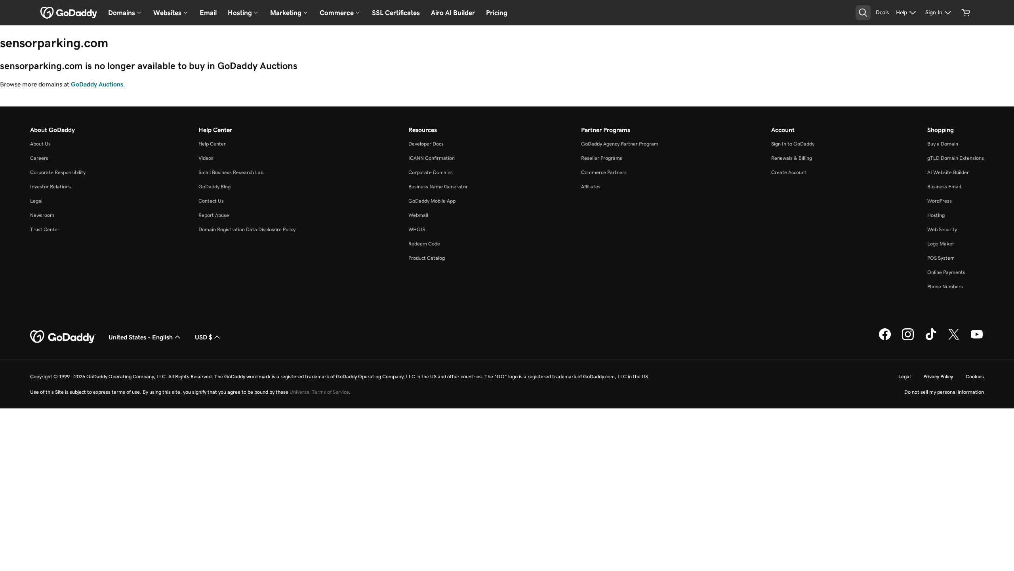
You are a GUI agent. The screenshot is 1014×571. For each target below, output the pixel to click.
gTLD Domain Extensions (955, 158)
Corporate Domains (430, 172)
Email (208, 12)
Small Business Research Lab (230, 172)
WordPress (939, 200)
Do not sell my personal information (944, 392)
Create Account (788, 172)
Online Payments (946, 272)
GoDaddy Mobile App (432, 200)
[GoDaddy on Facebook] (885, 339)
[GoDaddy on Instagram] (908, 339)
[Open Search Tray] (863, 12)
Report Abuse (213, 215)
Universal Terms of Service (319, 392)
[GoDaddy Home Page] (63, 337)
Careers (39, 158)
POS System (941, 258)
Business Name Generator (438, 186)
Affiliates (590, 186)
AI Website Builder (948, 172)
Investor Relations (50, 186)
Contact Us (211, 200)
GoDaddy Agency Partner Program (619, 143)
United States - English (141, 337)
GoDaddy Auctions (97, 84)
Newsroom (42, 215)
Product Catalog (426, 258)
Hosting (936, 215)
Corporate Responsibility (58, 172)
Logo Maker (940, 243)
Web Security (942, 229)
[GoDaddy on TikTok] (931, 339)
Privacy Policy (938, 376)
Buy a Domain (942, 143)
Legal (36, 200)
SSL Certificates (396, 12)
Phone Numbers (945, 286)
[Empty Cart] (966, 12)
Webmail (418, 215)
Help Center (212, 143)
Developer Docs (426, 143)
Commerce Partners (604, 172)
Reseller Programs (601, 158)
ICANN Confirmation (431, 158)
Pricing (496, 12)
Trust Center (44, 229)
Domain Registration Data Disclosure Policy (246, 229)
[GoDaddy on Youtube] (977, 339)
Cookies (975, 376)
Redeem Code (424, 243)
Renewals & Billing (791, 158)
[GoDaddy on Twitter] (954, 339)
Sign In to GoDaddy (792, 143)
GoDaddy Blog (214, 186)
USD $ (203, 337)
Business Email (944, 186)
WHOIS (416, 229)
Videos (205, 158)
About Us (40, 143)
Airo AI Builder (453, 12)
